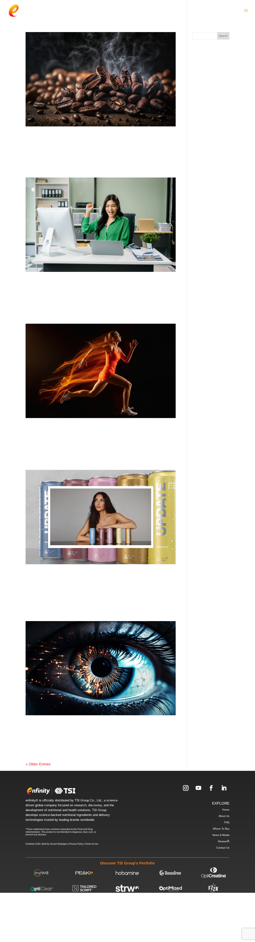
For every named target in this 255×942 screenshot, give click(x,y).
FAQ (226, 822)
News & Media (220, 834)
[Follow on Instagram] (185, 788)
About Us (224, 815)
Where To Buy (221, 828)
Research (223, 841)
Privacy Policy (76, 844)
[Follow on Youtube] (198, 788)
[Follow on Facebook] (211, 788)
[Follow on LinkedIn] (223, 788)
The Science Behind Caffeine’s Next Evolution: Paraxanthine (97, 723)
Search (223, 35)
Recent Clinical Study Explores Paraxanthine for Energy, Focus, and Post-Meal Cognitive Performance (100, 283)
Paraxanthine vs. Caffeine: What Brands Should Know (89, 135)
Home (225, 809)
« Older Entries (38, 764)
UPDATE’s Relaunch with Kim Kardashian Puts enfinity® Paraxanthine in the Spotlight (93, 575)
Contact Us (222, 847)
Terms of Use (91, 844)
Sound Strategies (59, 844)
